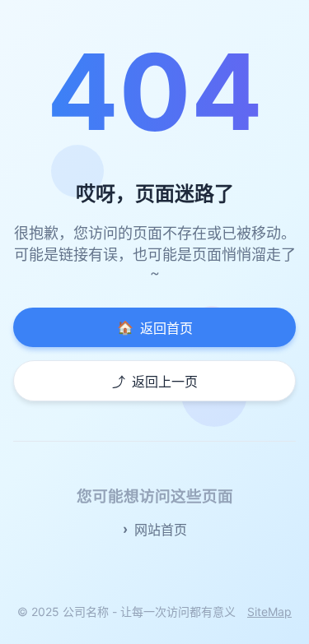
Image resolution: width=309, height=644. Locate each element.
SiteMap (269, 612)
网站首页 (160, 529)
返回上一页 (155, 381)
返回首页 (155, 327)
